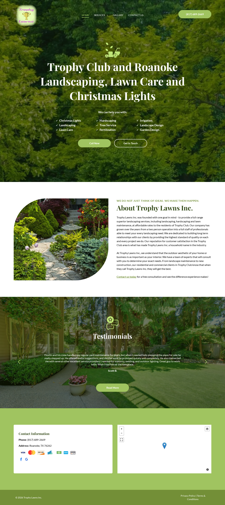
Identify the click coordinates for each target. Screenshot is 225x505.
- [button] (121, 433)
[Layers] (207, 429)
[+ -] (164, 449)
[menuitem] (85, 15)
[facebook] (21, 460)
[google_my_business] (26, 460)
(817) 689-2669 (36, 439)
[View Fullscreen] (121, 440)
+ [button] (121, 429)
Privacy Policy (188, 495)
